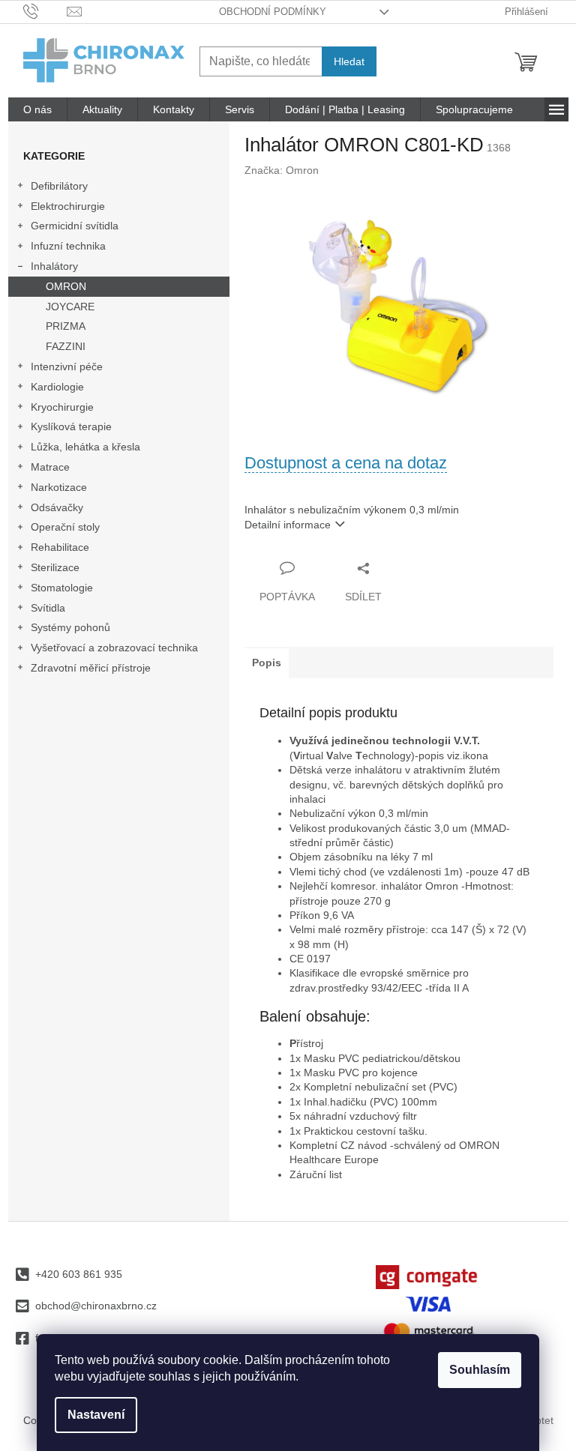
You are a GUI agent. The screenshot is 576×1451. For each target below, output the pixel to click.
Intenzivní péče (67, 366)
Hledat (349, 61)
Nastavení (96, 1414)
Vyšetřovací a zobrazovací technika (114, 648)
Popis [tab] (266, 663)
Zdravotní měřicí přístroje (91, 668)
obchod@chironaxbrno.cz (96, 1306)
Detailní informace (287, 525)
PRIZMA (66, 326)
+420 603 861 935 (78, 1274)
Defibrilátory (59, 186)
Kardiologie (57, 387)
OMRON (66, 286)
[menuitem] (37, 109)
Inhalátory (54, 266)
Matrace (50, 467)
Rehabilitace (60, 547)
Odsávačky (57, 507)
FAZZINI (66, 346)
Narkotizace (59, 487)
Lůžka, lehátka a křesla (85, 447)
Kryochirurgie (62, 407)
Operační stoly (65, 527)
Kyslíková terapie (71, 426)
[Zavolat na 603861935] (45, 10)
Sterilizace (55, 567)
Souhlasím (479, 1369)
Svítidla (48, 608)
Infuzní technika (68, 246)
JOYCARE (70, 307)
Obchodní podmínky (272, 11)
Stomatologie (62, 588)
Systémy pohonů (70, 627)
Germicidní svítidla (74, 226)
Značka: (281, 170)
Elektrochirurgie (68, 206)
